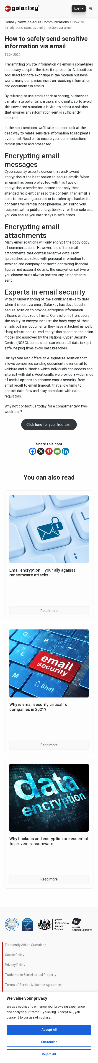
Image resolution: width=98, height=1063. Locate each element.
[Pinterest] (49, 451)
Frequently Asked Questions (25, 945)
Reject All (49, 1054)
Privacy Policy (15, 965)
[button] (90, 8)
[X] (40, 451)
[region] (49, 1027)
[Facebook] (32, 451)
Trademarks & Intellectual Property (30, 975)
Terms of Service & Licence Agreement (33, 985)
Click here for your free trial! (49, 424)
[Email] (57, 451)
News (22, 22)
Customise (49, 1042)
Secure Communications (49, 22)
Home (9, 22)
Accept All (49, 1029)
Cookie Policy (14, 955)
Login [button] (77, 8)
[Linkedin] (65, 451)
